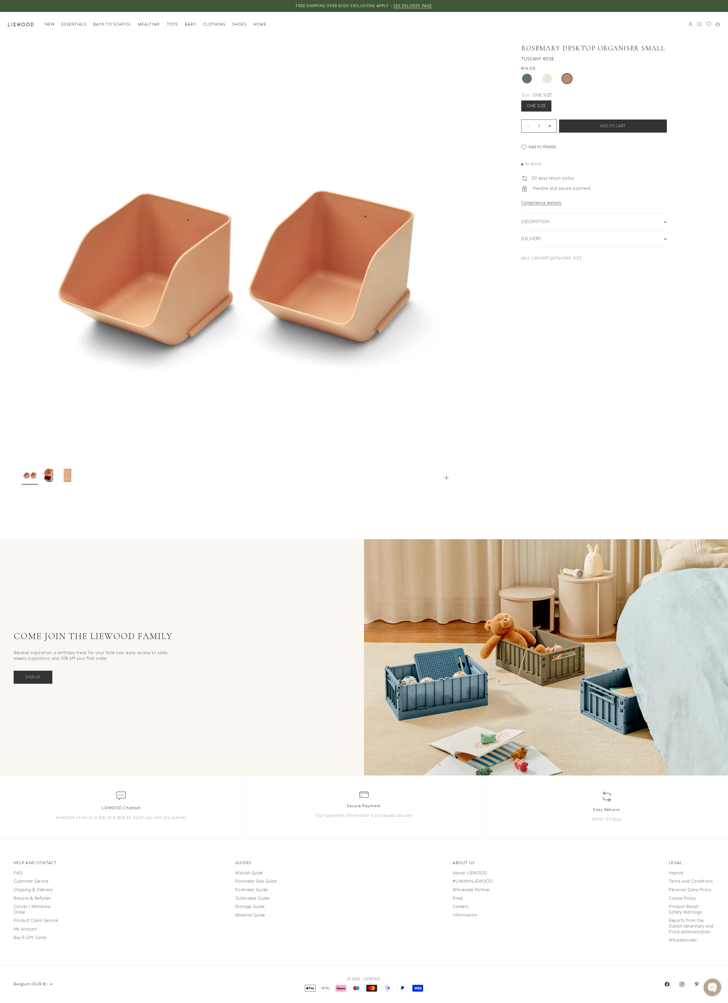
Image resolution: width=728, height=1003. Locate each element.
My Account (25, 929)
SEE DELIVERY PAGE (413, 6)
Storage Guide (249, 906)
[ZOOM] (446, 477)
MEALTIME (149, 24)
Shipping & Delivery (33, 890)
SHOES (239, 24)
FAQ (18, 873)
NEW (50, 24)
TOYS (172, 24)
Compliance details (541, 202)
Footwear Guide (251, 890)
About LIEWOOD (470, 873)
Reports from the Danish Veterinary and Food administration (691, 926)
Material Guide (250, 915)
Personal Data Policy (690, 890)
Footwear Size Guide (256, 881)
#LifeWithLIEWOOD (473, 881)
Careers (460, 906)
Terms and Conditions (691, 881)
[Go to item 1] (30, 475)
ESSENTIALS (73, 24)
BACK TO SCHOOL (112, 24)
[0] (708, 24)
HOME (259, 24)
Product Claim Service (36, 920)
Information (465, 915)
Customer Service (31, 881)
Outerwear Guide (252, 898)
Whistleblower (683, 940)
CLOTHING (214, 24)
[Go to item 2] (48, 475)
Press (458, 898)
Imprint (676, 873)
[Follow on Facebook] (667, 984)
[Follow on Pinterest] (697, 984)
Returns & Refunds (32, 898)
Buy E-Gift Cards (30, 937)
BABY (190, 24)
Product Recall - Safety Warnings (685, 909)
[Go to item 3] (67, 475)
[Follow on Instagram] (682, 984)
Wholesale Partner (471, 890)
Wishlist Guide (249, 873)
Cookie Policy (682, 898)
